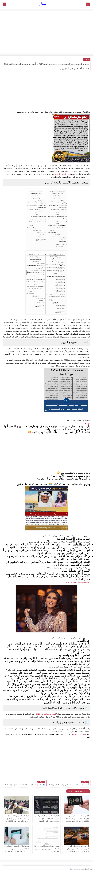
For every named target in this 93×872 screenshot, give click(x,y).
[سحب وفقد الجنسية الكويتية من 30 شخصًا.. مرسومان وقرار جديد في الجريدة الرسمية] (46, 836)
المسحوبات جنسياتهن (78, 734)
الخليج (87, 60)
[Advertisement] (46, 32)
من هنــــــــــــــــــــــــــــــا (74, 423)
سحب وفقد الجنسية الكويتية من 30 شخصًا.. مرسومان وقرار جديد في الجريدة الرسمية (46, 849)
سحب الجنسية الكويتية (62, 174)
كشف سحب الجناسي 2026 (46, 714)
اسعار (43, 3)
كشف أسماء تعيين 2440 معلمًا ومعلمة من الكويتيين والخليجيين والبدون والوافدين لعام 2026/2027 (17, 818)
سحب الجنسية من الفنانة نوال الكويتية (77, 582)
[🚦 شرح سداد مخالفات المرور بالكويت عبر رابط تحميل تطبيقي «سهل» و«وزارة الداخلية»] (76, 836)
